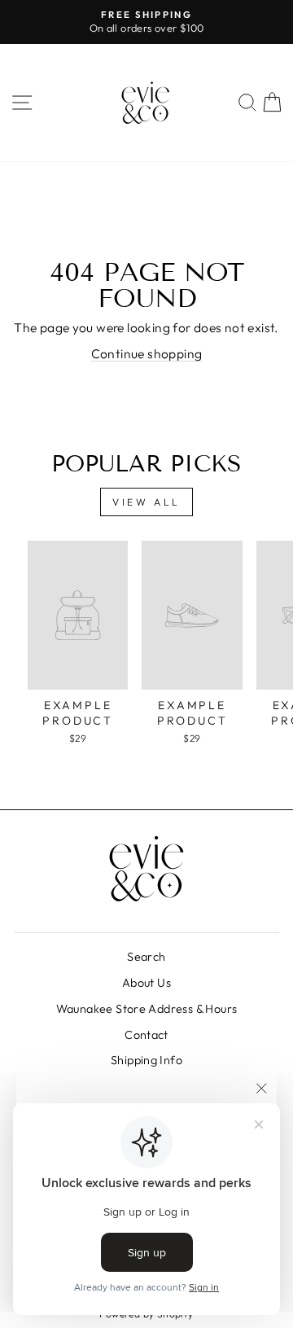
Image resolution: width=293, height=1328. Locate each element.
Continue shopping (147, 353)
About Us (146, 982)
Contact (146, 1035)
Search (146, 956)
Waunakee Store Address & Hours (147, 1008)
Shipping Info (146, 1060)
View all (146, 502)
